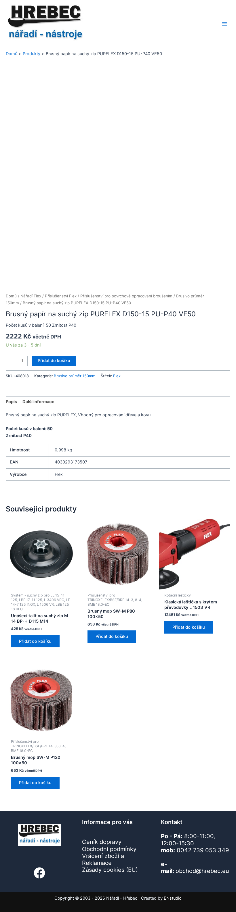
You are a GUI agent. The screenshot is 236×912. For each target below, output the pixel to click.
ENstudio (173, 898)
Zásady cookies (60, 901)
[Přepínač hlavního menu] (224, 24)
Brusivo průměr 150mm (74, 376)
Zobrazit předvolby (114, 888)
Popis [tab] (11, 401)
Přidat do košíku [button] (35, 592)
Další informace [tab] (38, 401)
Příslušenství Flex (61, 296)
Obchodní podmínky (91, 901)
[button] (146, 839)
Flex (117, 376)
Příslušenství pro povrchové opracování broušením (126, 296)
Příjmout (43, 888)
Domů (11, 296)
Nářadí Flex (30, 296)
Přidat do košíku (66, 360)
